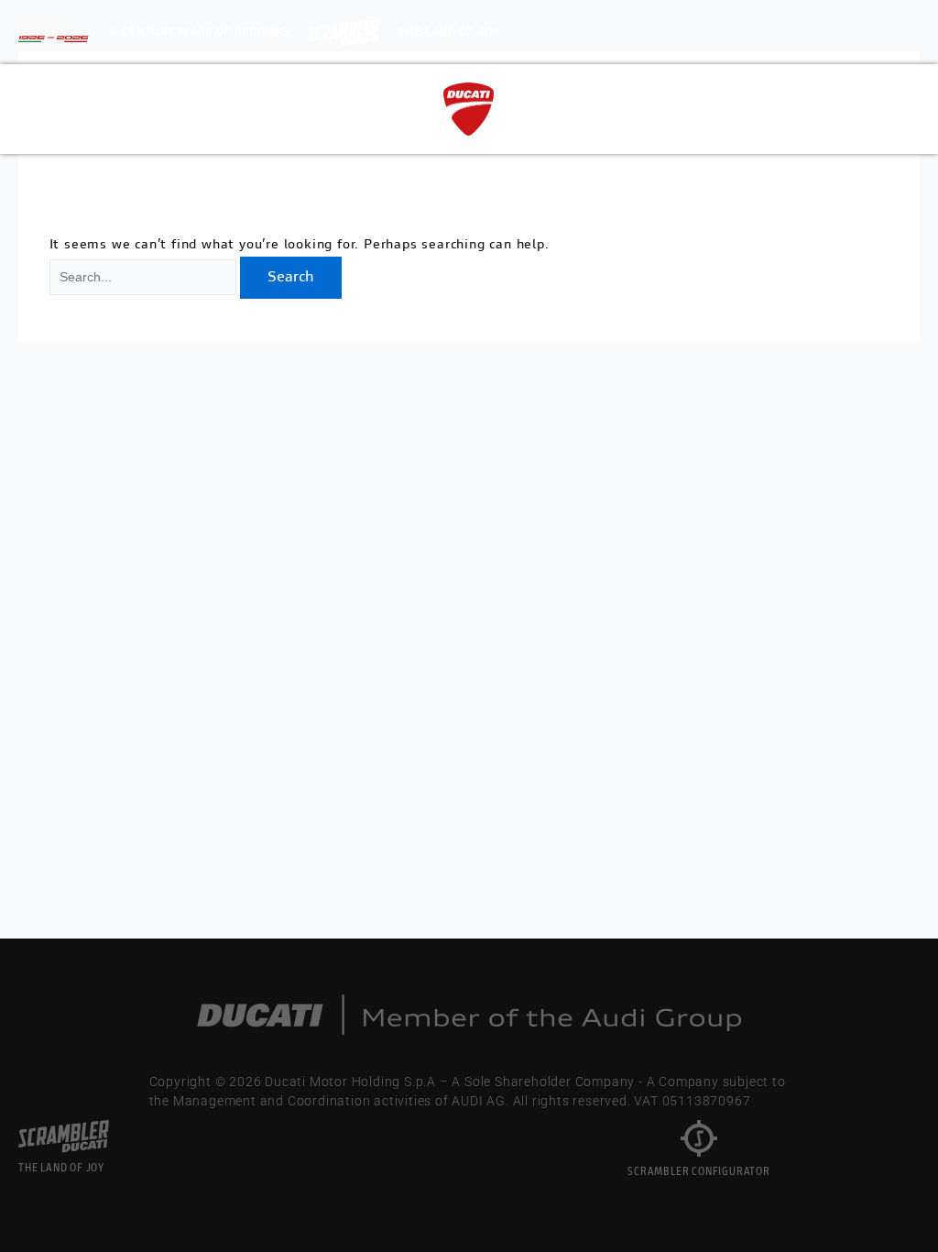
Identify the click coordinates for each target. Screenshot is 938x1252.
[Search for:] (145, 278)
